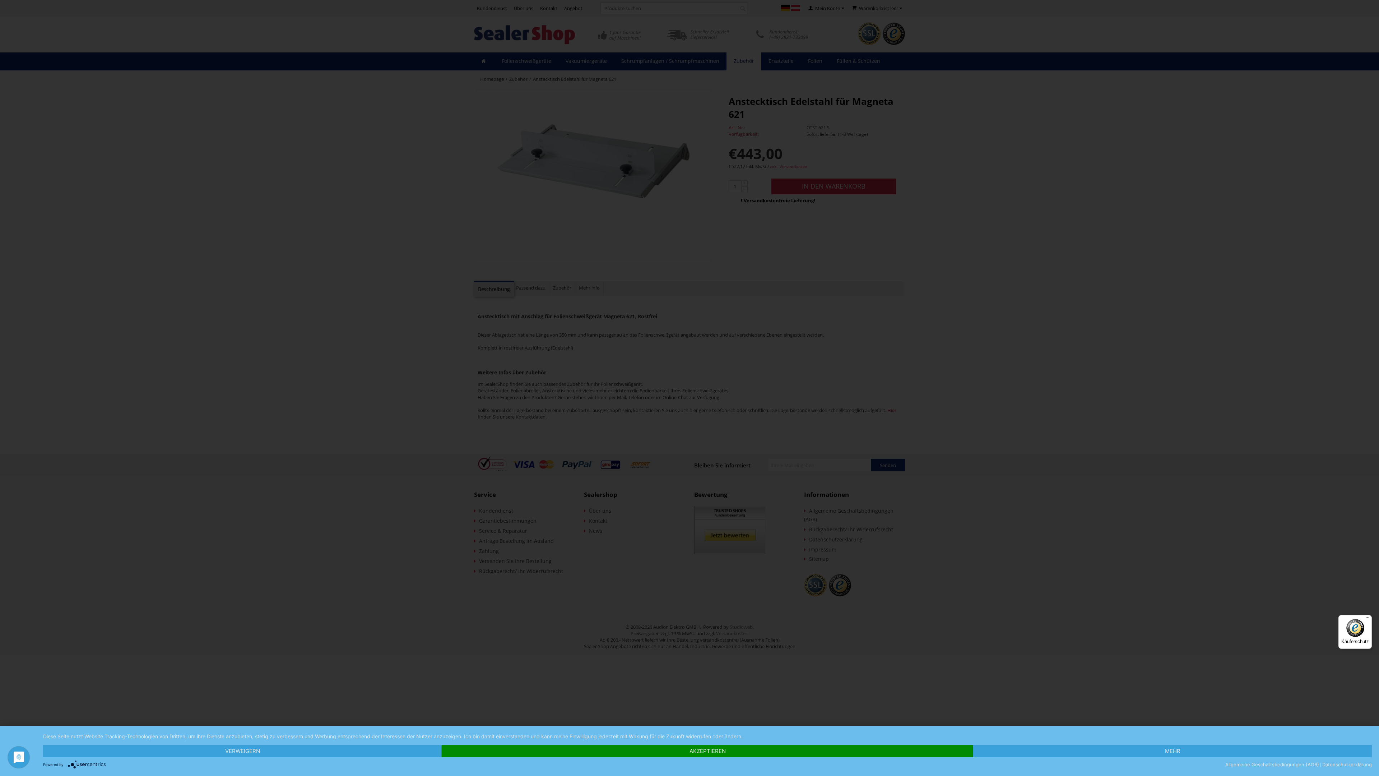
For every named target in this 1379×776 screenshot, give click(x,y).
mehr (1172, 751)
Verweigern (242, 751)
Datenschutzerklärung (1347, 764)
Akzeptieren (708, 751)
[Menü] (1367, 619)
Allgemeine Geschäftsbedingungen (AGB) (1272, 764)
